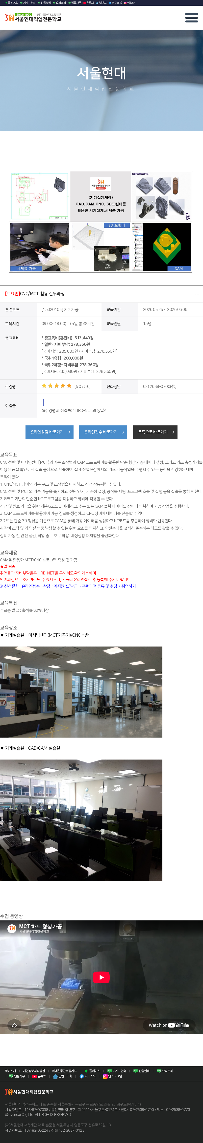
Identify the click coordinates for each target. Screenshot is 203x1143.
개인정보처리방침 (34, 1071)
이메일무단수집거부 (64, 1071)
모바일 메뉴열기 (191, 17)
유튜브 (90, 2)
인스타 (130, 2)
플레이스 (12, 2)
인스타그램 (115, 1076)
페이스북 (116, 2)
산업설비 (45, 2)
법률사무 (76, 2)
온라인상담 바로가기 (47, 432)
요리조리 (60, 2)
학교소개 (10, 1071)
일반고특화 (65, 1076)
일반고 (102, 2)
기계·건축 (29, 2)
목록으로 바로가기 (153, 432)
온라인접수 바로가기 (100, 432)
